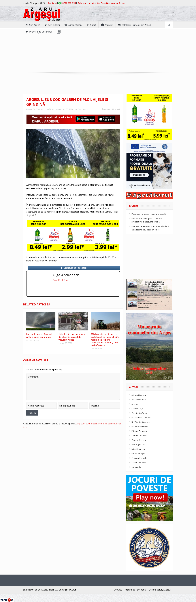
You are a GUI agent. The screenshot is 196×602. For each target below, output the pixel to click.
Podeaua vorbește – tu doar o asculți (149, 214)
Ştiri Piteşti (54, 24)
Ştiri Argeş (34, 24)
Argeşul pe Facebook (135, 589)
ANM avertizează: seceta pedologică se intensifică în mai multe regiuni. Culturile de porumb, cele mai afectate (105, 340)
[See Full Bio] (69, 280)
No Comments (81, 109)
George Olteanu (139, 440)
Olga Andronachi (43, 109)
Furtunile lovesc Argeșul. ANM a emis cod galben (39, 335)
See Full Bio (60, 280)
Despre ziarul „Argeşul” (160, 589)
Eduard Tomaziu (139, 431)
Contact (52, 3)
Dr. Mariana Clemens (141, 417)
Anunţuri (109, 24)
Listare (107, 109)
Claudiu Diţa (137, 408)
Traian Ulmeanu (139, 462)
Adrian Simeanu (139, 399)
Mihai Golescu (138, 449)
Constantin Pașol (139, 413)
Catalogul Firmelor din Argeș (136, 24)
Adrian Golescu (139, 395)
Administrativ (75, 24)
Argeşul (135, 404)
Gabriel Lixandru (139, 435)
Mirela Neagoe (138, 453)
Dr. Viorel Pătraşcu (140, 426)
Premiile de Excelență (40, 31)
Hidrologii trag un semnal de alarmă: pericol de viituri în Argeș (72, 337)
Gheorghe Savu (139, 444)
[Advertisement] (98, 56)
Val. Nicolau (137, 467)
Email (117, 109)
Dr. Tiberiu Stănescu (141, 422)
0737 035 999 (69, 3)
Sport (93, 24)
